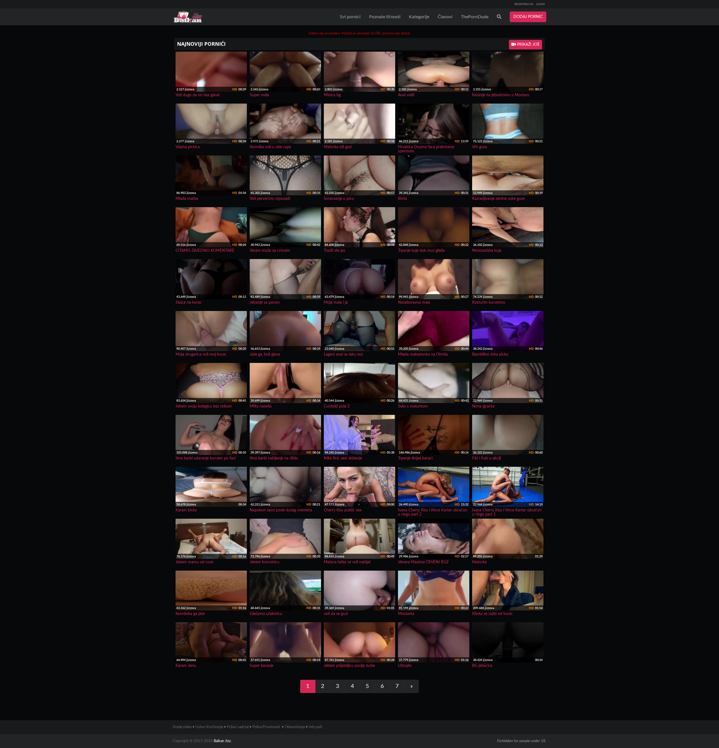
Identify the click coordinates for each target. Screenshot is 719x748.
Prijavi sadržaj (238, 727)
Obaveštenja (295, 727)
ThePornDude (474, 17)
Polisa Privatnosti (266, 727)
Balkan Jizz (222, 741)
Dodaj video (182, 727)
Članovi (445, 17)
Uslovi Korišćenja (209, 727)
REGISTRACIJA (524, 4)
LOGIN (540, 4)
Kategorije (419, 17)
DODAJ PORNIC (528, 17)
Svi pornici (350, 17)
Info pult (315, 727)
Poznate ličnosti (385, 17)
